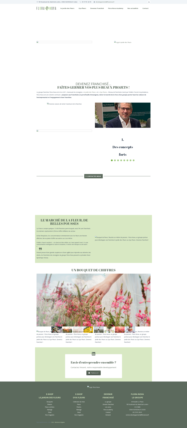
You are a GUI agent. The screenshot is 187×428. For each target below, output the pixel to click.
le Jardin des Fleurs (67, 8)
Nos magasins (49, 415)
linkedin (149, 1)
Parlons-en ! (95, 373)
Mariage (49, 410)
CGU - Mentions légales (58, 422)
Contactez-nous (94, 176)
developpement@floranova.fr (105, 2)
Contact (145, 8)
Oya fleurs (82, 8)
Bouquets (50, 402)
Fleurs (79, 404)
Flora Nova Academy (115, 8)
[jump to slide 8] (130, 329)
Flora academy (108, 410)
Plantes (49, 404)
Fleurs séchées (49, 407)
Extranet (108, 415)
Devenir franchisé (108, 404)
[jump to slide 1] (56, 329)
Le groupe (108, 402)
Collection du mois (79, 402)
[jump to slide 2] (67, 329)
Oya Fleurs (103, 92)
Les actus (108, 407)
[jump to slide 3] (77, 329)
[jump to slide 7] (120, 329)
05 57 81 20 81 (137, 412)
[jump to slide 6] (109, 329)
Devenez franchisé (97, 8)
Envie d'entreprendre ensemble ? (93, 362)
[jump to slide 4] (88, 329)
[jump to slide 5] (99, 329)
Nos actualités (132, 8)
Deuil (49, 412)
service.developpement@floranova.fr (137, 415)
